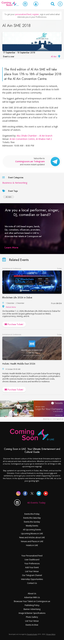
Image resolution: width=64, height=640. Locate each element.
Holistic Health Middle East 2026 (18, 363)
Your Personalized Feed (31, 555)
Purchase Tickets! (15, 324)
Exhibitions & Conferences (11, 268)
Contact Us (32, 583)
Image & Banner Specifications (32, 613)
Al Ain (53, 56)
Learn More (11, 247)
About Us (32, 593)
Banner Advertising (32, 609)
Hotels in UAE (32, 545)
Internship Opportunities (32, 579)
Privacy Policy (50, 634)
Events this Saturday (32, 518)
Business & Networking (14, 182)
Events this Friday (31, 514)
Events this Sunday (32, 521)
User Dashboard (32, 559)
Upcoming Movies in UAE (32, 533)
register (35, 14)
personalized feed (23, 14)
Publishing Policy (32, 605)
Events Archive (32, 625)
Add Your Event (32, 567)
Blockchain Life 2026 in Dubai (17, 297)
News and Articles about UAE (32, 537)
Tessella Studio (32, 634)
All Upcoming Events (32, 529)
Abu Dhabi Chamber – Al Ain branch (34, 135)
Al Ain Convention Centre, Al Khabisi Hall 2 (31, 138)
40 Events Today (36, 502)
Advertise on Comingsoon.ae (53, 419)
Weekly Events (32, 525)
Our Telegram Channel (32, 575)
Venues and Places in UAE (32, 541)
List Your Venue (32, 571)
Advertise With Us (32, 597)
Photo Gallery (32, 617)
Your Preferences (32, 563)
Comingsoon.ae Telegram (30, 161)
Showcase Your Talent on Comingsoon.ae (32, 601)
